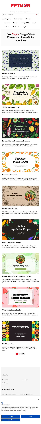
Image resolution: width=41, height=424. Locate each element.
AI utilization (16, 27)
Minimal (6, 27)
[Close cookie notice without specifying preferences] (39, 399)
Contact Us (5, 382)
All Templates (7, 19)
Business (28, 19)
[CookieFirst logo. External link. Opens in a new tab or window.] (2, 403)
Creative (15, 23)
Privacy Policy (24, 379)
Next (23, 353)
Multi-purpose (18, 19)
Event (34, 23)
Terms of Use (5, 379)
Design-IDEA (25, 23)
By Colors (26, 27)
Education (7, 23)
